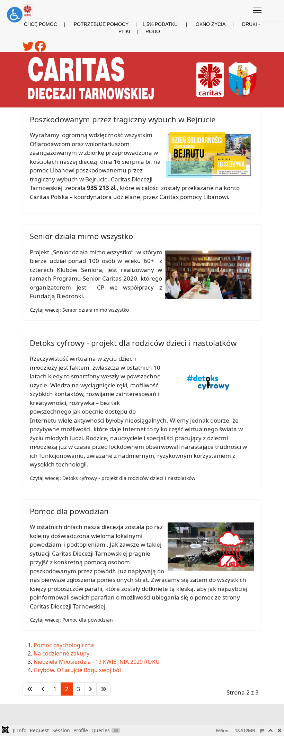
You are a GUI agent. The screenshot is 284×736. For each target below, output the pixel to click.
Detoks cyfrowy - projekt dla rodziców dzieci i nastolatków (133, 343)
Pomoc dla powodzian (69, 511)
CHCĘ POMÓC (40, 24)
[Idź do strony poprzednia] (43, 689)
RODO (152, 31)
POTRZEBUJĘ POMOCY (101, 24)
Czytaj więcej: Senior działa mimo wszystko (79, 309)
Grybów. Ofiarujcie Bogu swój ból (77, 670)
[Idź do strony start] (30, 689)
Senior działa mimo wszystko (81, 236)
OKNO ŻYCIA (219, 24)
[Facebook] (40, 49)
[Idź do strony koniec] (103, 689)
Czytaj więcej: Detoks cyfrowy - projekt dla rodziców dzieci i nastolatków (112, 478)
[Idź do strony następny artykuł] (90, 689)
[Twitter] (29, 49)
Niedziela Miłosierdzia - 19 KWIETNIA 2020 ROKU (97, 662)
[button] (15, 14)
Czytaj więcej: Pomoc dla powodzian (71, 619)
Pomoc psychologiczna (64, 645)
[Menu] (257, 10)
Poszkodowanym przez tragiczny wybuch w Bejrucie (122, 119)
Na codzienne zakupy (61, 653)
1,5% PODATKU (160, 24)
